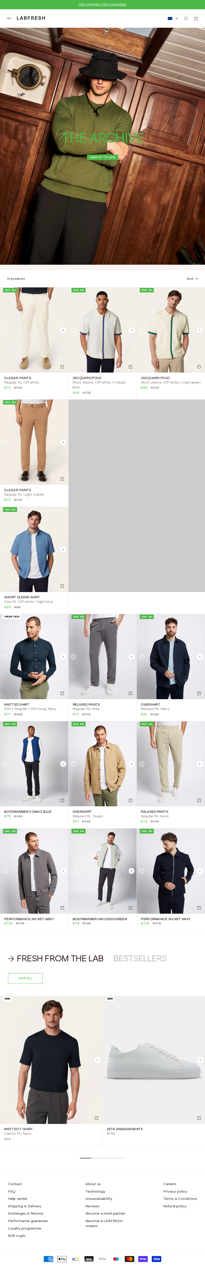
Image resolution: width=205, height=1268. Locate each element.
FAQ (12, 1191)
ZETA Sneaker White (125, 1129)
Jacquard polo (87, 378)
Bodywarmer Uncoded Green (99, 919)
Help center (18, 1199)
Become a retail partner (105, 1213)
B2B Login (17, 1236)
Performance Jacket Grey (29, 919)
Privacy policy (175, 1191)
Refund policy (174, 1206)
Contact (15, 1184)
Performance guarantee (28, 1221)
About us (93, 1184)
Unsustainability (99, 1199)
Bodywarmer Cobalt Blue (28, 811)
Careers (169, 1184)
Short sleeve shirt (22, 597)
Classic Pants (17, 378)
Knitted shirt (17, 704)
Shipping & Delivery (24, 1206)
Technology (95, 1191)
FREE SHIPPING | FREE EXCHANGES (102, 4)
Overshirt (150, 704)
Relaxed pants (86, 704)
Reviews (93, 1206)
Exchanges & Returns (26, 1213)
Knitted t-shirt (18, 1129)
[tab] (56, 958)
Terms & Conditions (180, 1199)
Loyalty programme (24, 1228)
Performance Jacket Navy (165, 919)
